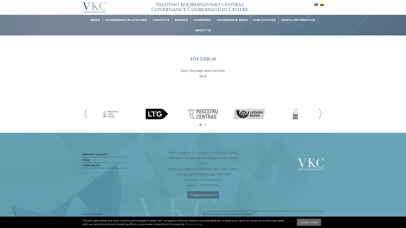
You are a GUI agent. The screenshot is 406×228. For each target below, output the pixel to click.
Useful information (298, 20)
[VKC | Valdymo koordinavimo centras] (94, 7)
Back (203, 76)
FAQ (85, 160)
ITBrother (97, 214)
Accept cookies (309, 222)
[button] (200, 125)
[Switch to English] (316, 4)
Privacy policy (94, 154)
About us (203, 30)
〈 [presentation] (86, 113)
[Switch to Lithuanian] (322, 4)
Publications (264, 20)
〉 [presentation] (319, 113)
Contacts (161, 20)
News (95, 20)
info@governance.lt (203, 195)
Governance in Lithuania (126, 20)
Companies (202, 20)
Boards (181, 20)
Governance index (232, 20)
